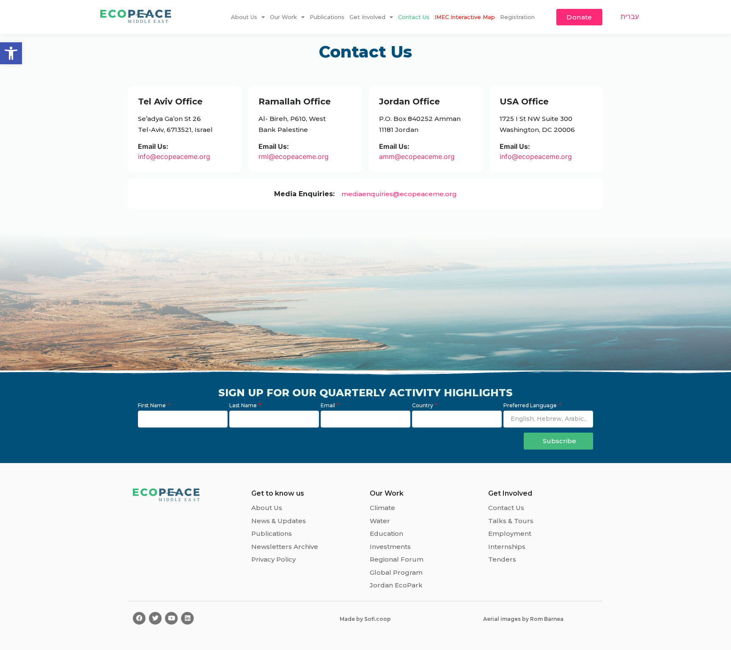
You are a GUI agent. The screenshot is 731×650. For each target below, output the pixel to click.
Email (328, 406)
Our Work (283, 17)
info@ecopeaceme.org (174, 156)
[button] (11, 53)
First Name (152, 406)
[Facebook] (139, 618)
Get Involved (367, 17)
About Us (244, 17)
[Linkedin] (187, 618)
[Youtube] (171, 618)
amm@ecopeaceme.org (417, 156)
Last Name (243, 406)
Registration (517, 17)
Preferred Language (530, 406)
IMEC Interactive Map (464, 17)
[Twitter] (155, 618)
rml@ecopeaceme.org (293, 156)
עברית (630, 16)
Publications (327, 17)
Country (423, 406)
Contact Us (413, 17)
